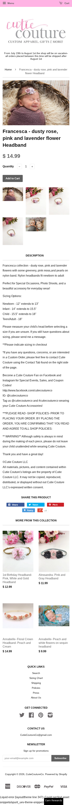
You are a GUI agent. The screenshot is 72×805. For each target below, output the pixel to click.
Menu (10, 3)
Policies (36, 688)
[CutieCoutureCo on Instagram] (50, 716)
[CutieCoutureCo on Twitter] (21, 716)
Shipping (36, 683)
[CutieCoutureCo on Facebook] (31, 716)
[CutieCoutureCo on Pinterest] (40, 716)
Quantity (8, 166)
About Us (36, 697)
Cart (66, 3)
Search (36, 673)
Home (8, 69)
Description (35, 255)
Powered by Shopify (56, 774)
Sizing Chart (36, 678)
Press (36, 693)
